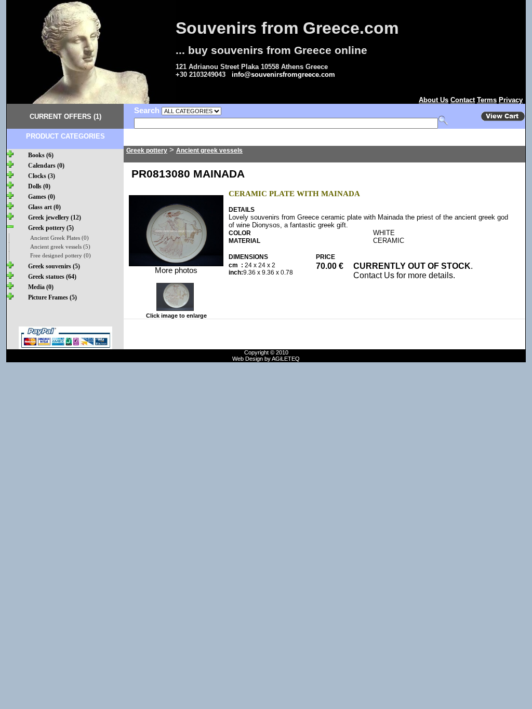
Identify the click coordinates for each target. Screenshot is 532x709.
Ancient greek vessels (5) (60, 247)
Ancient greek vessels (209, 150)
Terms (487, 100)
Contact (462, 100)
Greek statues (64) (52, 276)
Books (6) (41, 155)
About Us (433, 100)
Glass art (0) (44, 207)
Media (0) (41, 287)
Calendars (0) (46, 165)
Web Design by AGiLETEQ (266, 359)
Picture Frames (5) (52, 297)
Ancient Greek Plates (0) (59, 238)
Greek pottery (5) (51, 227)
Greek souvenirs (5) (54, 266)
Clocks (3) (41, 176)
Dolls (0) (39, 186)
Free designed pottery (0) (60, 255)
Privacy (511, 100)
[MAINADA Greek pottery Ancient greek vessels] (176, 264)
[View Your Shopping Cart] (503, 119)
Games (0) (41, 196)
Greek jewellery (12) (54, 217)
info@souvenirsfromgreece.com (283, 74)
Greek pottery (146, 150)
